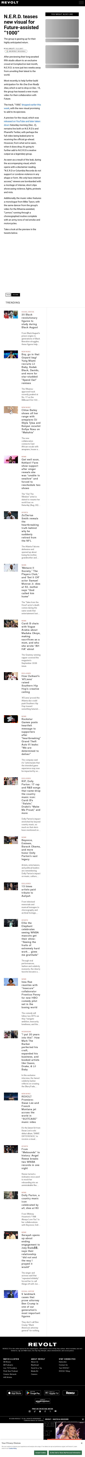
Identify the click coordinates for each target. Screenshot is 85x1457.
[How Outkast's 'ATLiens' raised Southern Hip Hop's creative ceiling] (11, 676)
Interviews (26, 1031)
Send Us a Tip (36, 1368)
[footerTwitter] (50, 1412)
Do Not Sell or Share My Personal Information (65, 1453)
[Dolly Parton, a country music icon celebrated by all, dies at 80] (11, 1195)
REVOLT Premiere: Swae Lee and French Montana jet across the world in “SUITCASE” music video (30, 1109)
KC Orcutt (10, 48)
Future (15, 295)
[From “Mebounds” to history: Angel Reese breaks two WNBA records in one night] (11, 1149)
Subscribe (63, 1362)
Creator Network (9, 1374)
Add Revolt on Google (17, 51)
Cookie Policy (13, 1448)
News (24, 457)
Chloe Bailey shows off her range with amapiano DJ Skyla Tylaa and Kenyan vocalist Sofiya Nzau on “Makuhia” (31, 421)
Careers (34, 1374)
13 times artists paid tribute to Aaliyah (29, 891)
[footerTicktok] (35, 1412)
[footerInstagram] (29, 1412)
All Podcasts (8, 1365)
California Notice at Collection (34, 1420)
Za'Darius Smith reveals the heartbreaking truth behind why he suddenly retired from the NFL (30, 528)
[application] (64, 1432)
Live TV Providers (10, 1368)
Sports (25, 512)
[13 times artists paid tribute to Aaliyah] (11, 886)
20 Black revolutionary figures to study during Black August (30, 321)
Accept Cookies (40, 1453)
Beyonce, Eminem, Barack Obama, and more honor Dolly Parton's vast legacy (31, 850)
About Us (34, 1362)
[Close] (81, 1443)
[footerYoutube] (55, 1412)
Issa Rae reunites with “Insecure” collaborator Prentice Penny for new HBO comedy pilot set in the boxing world (31, 994)
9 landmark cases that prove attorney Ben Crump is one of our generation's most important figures (31, 1305)
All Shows (7, 1362)
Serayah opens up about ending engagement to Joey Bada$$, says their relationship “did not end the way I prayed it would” (31, 1250)
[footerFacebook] (45, 1412)
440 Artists (7, 1377)
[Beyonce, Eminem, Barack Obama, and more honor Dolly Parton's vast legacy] (11, 840)
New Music (26, 352)
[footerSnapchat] (40, 1412)
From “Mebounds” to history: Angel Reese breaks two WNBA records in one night (31, 1159)
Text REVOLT (64, 1368)
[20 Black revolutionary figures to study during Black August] (11, 314)
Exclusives (26, 673)
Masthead (35, 1365)
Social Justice (28, 312)
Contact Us (63, 1365)
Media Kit (34, 1371)
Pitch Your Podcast (10, 1371)
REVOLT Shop (64, 1371)
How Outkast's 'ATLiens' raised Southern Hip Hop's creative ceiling (31, 684)
